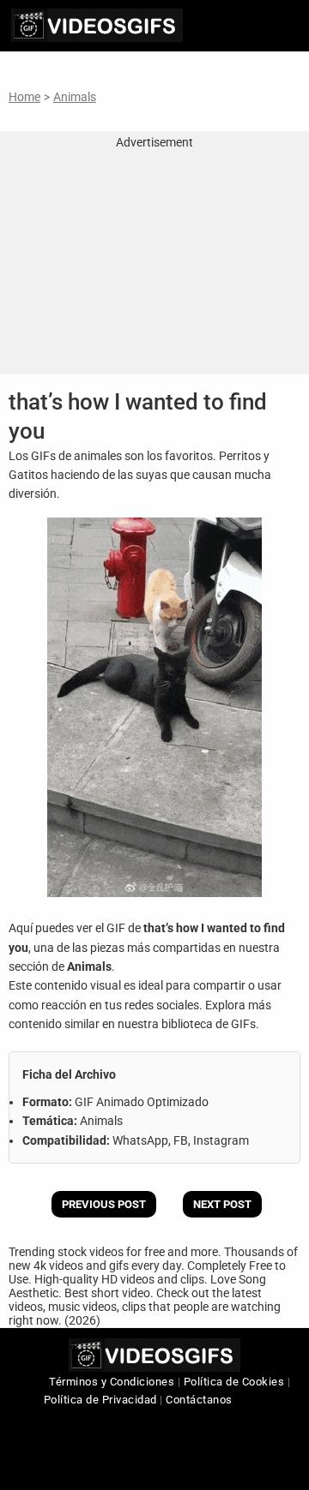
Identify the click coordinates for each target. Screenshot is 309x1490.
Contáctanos (199, 1399)
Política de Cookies (234, 1381)
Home (24, 97)
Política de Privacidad (100, 1399)
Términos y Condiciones (111, 1381)
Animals (74, 97)
